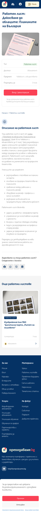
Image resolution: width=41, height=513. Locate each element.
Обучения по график (10, 423)
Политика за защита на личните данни (13, 510)
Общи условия (8, 389)
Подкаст (25, 415)
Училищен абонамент (6, 414)
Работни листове (17, 113)
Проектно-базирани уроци (30, 378)
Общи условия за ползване (32, 510)
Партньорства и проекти (9, 428)
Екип (4, 372)
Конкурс (25, 406)
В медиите (6, 381)
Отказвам (20, 505)
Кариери (5, 377)
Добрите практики (30, 419)
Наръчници (26, 387)
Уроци (24, 368)
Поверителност (9, 393)
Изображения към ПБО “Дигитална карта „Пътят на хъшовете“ (19, 325)
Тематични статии (30, 391)
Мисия (4, 368)
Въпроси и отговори (10, 385)
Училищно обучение (10, 419)
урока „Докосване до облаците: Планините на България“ (18, 137)
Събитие (26, 410)
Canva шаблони (28, 383)
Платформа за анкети (8, 435)
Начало (5, 113)
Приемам (20, 498)
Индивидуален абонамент (8, 407)
